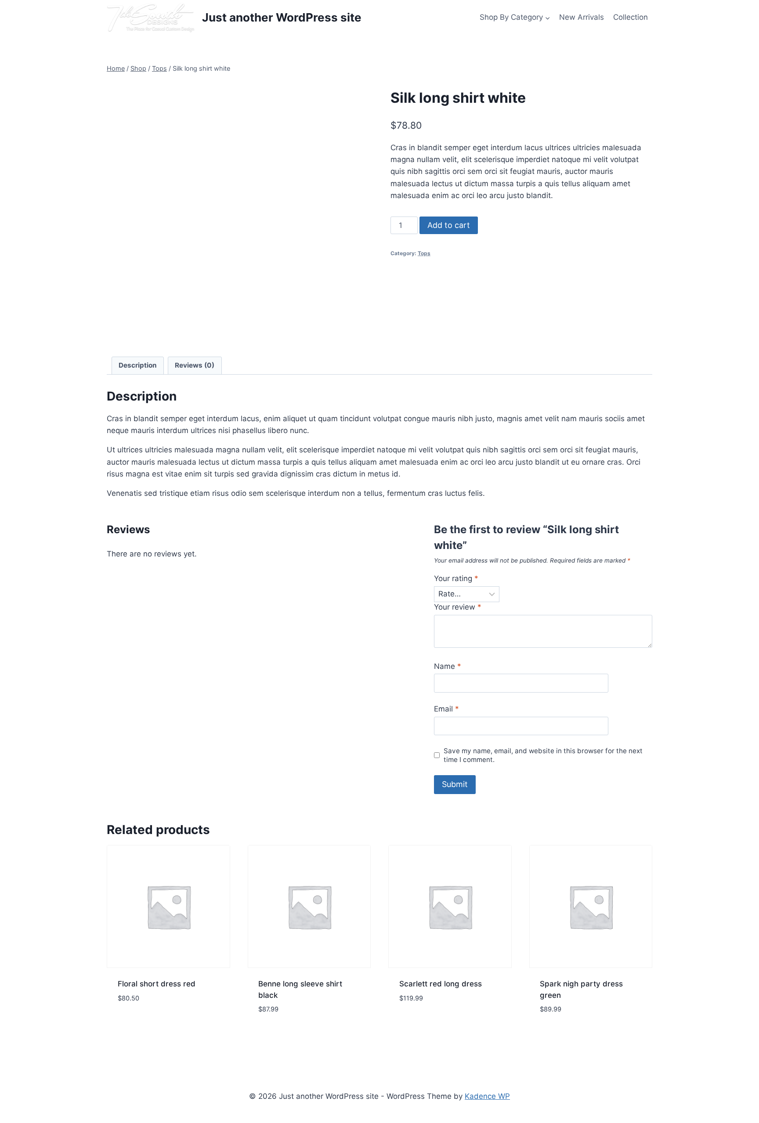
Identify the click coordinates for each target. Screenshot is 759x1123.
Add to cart (448, 225)
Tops (424, 253)
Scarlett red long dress (440, 983)
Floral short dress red (156, 983)
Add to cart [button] (140, 1024)
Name (447, 666)
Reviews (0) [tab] (194, 365)
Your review (457, 607)
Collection (630, 17)
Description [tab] (138, 365)
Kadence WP (487, 1096)
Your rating (456, 578)
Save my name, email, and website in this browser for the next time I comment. (543, 755)
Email (446, 708)
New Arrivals (581, 17)
